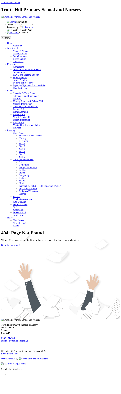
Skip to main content (10, 2)
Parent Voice (19, 114)
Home (10, 43)
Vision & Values (20, 51)
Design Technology (28, 167)
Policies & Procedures (23, 82)
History (22, 178)
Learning (11, 130)
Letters (16, 225)
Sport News (18, 215)
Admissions (18, 67)
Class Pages (18, 133)
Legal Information (9, 353)
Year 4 (22, 151)
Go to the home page (11, 245)
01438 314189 (8, 338)
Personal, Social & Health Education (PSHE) (40, 186)
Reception (23, 141)
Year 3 (22, 149)
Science (22, 194)
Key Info (11, 64)
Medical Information (22, 104)
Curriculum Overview (23, 159)
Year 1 (22, 143)
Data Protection (20, 88)
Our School (12, 48)
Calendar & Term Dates (24, 93)
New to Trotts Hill (21, 117)
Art (20, 162)
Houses (16, 196)
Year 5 (22, 154)
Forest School (19, 212)
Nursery (22, 138)
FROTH (17, 127)
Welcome (17, 45)
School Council (20, 204)
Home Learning (20, 112)
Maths (22, 180)
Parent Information (21, 119)
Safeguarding (19, 72)
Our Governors (20, 56)
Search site (6, 369)
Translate (29, 27)
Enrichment (18, 122)
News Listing (19, 223)
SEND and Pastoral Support (26, 75)
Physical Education (28, 188)
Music (22, 183)
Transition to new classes (30, 135)
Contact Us (18, 61)
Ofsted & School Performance (27, 69)
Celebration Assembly (23, 199)
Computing (24, 164)
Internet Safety (20, 109)
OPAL (16, 207)
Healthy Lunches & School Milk (28, 101)
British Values (19, 59)
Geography (24, 175)
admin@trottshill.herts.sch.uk (14, 340)
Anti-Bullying (19, 202)
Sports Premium (20, 80)
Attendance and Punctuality (26, 96)
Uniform (17, 98)
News (10, 217)
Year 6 (22, 157)
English (22, 170)
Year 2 (22, 146)
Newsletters (18, 220)
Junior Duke (18, 209)
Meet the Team (20, 53)
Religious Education (28, 191)
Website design (8, 358)
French (22, 172)
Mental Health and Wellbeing (26, 125)
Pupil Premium (20, 77)
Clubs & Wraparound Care (25, 106)
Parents (10, 90)
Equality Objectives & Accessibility (29, 85)
